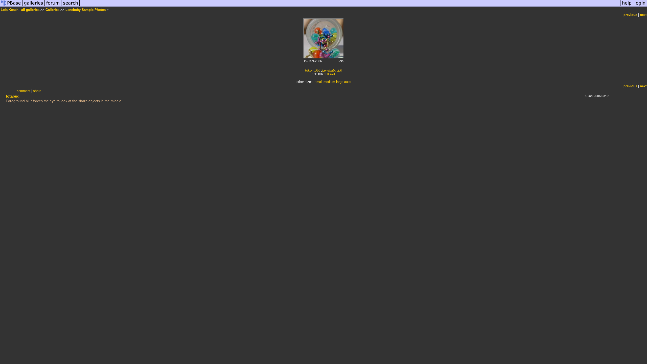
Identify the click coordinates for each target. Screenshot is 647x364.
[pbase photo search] (70, 6)
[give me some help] (626, 6)
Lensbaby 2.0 (332, 70)
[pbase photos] (11, 6)
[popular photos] (350, 6)
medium (329, 82)
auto (347, 82)
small (318, 82)
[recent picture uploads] (33, 6)
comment (23, 91)
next (643, 15)
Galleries (52, 10)
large (339, 82)
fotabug (12, 96)
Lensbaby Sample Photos (85, 10)
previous (630, 15)
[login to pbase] (640, 6)
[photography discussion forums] (53, 6)
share (37, 91)
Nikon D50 (312, 70)
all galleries (30, 10)
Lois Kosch (9, 10)
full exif (330, 74)
